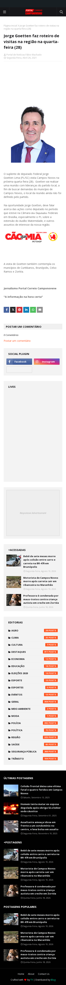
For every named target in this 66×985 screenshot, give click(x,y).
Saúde (29, 744)
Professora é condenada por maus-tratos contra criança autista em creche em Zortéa (41, 599)
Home (21, 974)
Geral (29, 701)
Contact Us (43, 974)
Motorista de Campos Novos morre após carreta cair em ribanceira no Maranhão (40, 581)
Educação (29, 666)
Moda (29, 716)
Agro (29, 630)
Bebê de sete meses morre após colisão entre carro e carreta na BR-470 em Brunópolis (39, 562)
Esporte (29, 680)
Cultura (29, 644)
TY (31, 979)
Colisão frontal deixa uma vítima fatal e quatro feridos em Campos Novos (41, 790)
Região (29, 737)
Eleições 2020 (29, 673)
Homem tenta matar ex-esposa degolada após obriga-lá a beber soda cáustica (41, 807)
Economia (29, 659)
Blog (53, 979)
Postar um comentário (17, 340)
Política (29, 730)
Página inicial (10, 25)
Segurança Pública (29, 751)
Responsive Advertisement (33, 513)
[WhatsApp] (19, 370)
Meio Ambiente (29, 708)
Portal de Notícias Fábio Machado (24, 54)
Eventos (29, 694)
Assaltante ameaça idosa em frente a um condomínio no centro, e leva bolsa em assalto (39, 826)
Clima (29, 637)
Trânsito (29, 758)
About (31, 974)
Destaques (29, 652)
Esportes (29, 687)
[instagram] (47, 362)
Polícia (29, 723)
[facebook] (19, 362)
